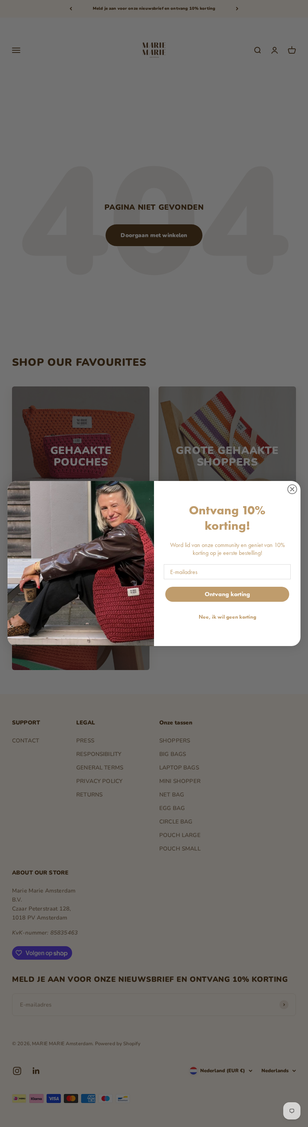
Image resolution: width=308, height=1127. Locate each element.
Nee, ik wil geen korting (227, 616)
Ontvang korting (227, 594)
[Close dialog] (292, 489)
